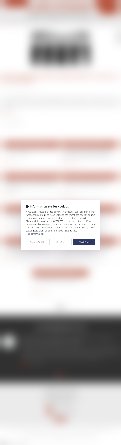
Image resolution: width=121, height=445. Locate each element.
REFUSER (60, 241)
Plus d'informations (35, 233)
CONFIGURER (37, 241)
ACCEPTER (84, 241)
